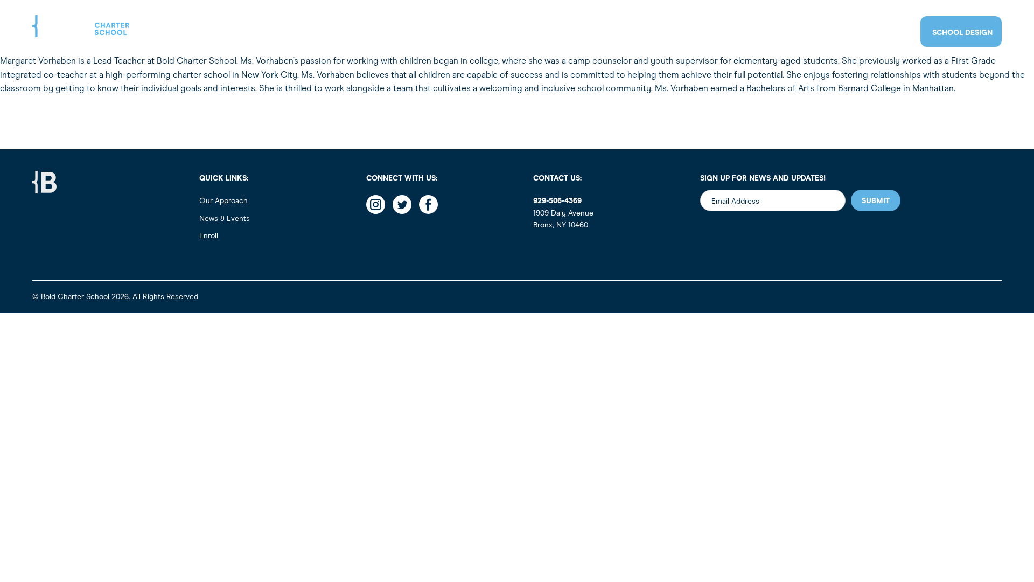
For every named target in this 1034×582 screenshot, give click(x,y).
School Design (962, 32)
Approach (652, 32)
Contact (870, 32)
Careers (760, 32)
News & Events (224, 218)
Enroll (708, 32)
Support (815, 32)
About (598, 32)
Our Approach (223, 200)
